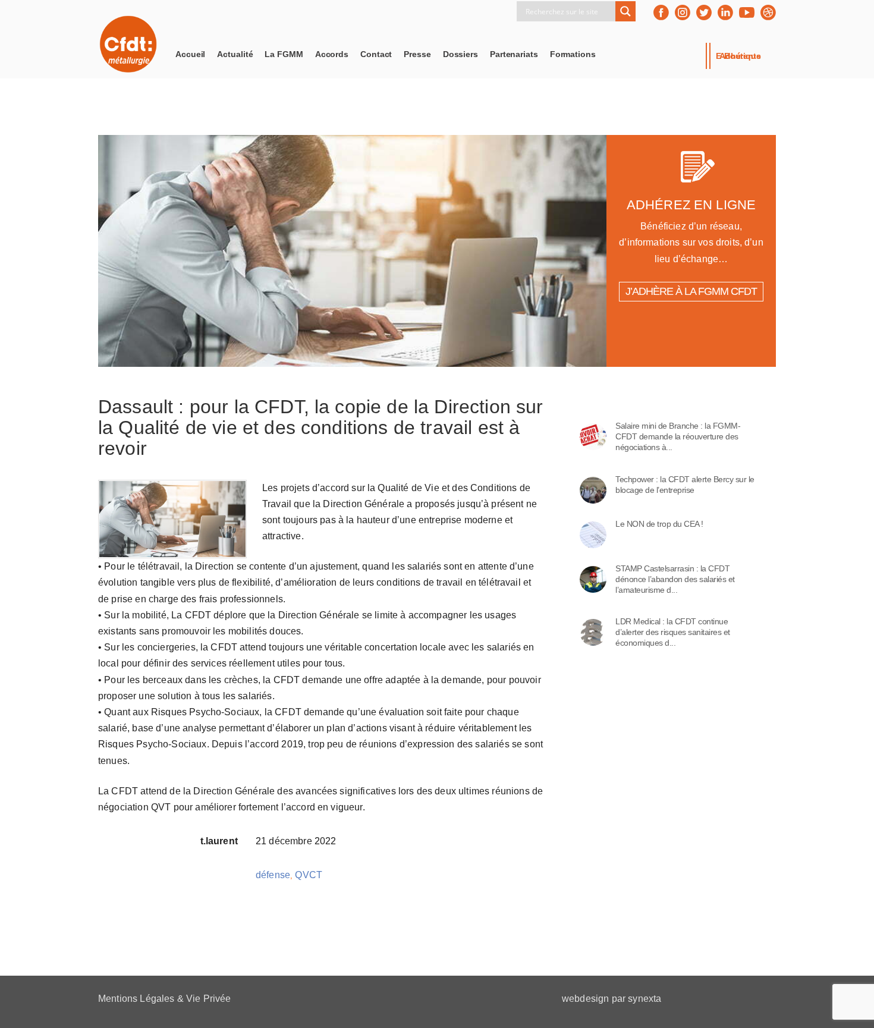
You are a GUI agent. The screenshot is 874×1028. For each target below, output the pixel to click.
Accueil (190, 54)
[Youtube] (746, 12)
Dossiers (460, 54)
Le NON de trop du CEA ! (659, 524)
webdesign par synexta (611, 999)
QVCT (308, 875)
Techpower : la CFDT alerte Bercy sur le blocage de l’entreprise (684, 484)
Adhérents (740, 56)
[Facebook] (661, 12)
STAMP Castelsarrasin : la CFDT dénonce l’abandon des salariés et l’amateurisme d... (675, 579)
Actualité (235, 54)
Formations (573, 54)
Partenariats (514, 54)
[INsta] (682, 12)
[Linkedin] (725, 12)
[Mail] (768, 12)
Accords (331, 54)
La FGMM (284, 54)
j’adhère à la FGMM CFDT (691, 291)
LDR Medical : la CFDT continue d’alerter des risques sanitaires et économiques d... (672, 632)
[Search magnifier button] (625, 11)
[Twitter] (704, 12)
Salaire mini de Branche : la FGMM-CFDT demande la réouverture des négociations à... (677, 436)
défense (273, 875)
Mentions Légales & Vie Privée (164, 999)
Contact (376, 54)
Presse (417, 54)
